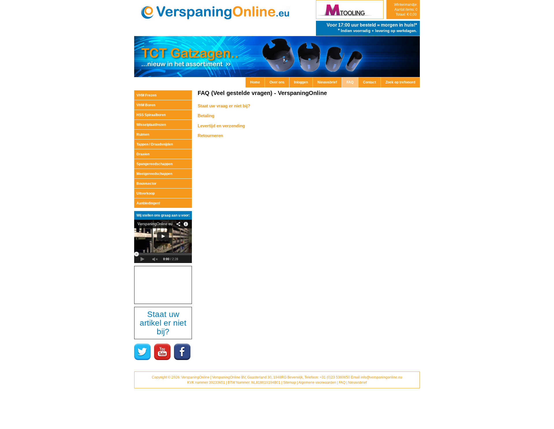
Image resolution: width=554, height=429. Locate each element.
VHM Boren (145, 105)
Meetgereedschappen (154, 174)
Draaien (142, 154)
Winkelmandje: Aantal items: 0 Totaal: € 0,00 (406, 9)
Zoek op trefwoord (400, 82)
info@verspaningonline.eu (381, 377)
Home (255, 82)
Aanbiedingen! (148, 203)
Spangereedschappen (154, 164)
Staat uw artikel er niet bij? (163, 323)
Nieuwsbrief (327, 82)
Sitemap (289, 382)
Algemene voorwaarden (317, 382)
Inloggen (301, 82)
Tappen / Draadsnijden (154, 144)
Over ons (277, 82)
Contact (369, 82)
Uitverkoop (145, 193)
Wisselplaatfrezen (151, 125)
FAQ (350, 82)
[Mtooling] (349, 18)
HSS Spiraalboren (151, 115)
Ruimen (142, 135)
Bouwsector (146, 184)
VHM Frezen (146, 95)
